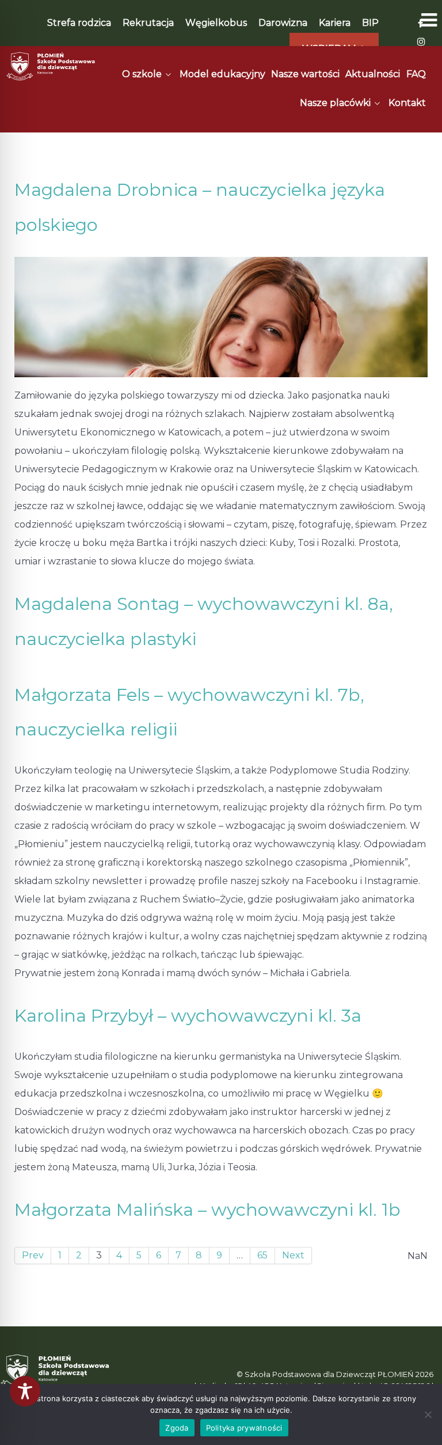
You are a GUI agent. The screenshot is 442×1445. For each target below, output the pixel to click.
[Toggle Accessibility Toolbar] (25, 1391)
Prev (33, 1255)
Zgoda (176, 1427)
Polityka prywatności (244, 1427)
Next (293, 1255)
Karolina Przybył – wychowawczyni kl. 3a (187, 1015)
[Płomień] (51, 66)
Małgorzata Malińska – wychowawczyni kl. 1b (207, 1209)
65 (262, 1255)
